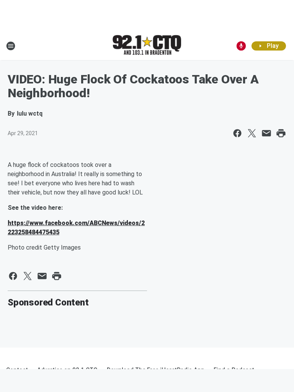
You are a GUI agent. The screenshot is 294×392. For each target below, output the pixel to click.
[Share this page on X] (252, 133)
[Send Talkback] (241, 46)
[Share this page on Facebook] (237, 133)
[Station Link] (147, 45)
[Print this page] (281, 133)
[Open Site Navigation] (10, 46)
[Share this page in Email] (266, 133)
